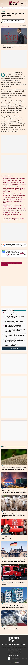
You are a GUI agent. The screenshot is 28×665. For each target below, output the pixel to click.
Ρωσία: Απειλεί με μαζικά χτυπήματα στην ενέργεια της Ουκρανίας (14, 219)
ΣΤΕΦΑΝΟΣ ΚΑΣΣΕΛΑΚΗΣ (15, 263)
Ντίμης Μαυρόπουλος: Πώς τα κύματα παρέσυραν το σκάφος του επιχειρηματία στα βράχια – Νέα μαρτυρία (14, 213)
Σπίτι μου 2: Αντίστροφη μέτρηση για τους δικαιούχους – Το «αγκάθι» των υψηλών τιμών (14, 189)
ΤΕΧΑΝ (23, 8)
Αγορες (11, 644)
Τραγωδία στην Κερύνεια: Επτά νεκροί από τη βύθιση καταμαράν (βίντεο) (14, 179)
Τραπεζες (20, 647)
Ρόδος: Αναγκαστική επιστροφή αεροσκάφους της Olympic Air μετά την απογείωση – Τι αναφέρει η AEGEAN (14, 200)
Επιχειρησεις (17, 644)
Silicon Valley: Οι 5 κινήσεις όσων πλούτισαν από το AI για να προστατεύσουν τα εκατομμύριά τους (14, 206)
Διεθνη (15, 647)
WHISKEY (17, 662)
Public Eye (18, 650)
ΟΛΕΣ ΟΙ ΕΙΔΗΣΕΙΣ (14, 348)
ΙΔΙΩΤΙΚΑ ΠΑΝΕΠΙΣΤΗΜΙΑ (15, 8)
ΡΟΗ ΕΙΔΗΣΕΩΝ (23, 4)
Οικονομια (5, 644)
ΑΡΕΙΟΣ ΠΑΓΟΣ (5, 263)
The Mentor (11, 650)
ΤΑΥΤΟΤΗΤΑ (17, 655)
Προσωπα (23, 644)
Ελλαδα (4, 647)
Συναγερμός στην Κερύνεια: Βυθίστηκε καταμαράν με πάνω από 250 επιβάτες (14, 194)
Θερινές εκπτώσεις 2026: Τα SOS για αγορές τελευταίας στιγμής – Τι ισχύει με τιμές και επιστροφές (14, 184)
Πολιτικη (9, 647)
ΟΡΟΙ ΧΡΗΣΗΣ (11, 655)
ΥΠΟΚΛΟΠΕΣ (4, 265)
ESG (25, 647)
